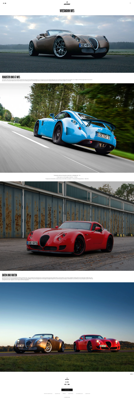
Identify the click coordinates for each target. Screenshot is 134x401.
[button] (130, 3)
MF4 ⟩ (131, 374)
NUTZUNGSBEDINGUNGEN (79, 393)
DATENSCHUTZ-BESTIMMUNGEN (48, 393)
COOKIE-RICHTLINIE (57, 393)
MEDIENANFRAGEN (70, 393)
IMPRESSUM (64, 393)
